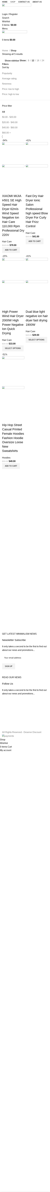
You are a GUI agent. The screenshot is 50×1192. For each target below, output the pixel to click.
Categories (8, 43)
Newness (6, 84)
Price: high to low (10, 94)
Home (5, 50)
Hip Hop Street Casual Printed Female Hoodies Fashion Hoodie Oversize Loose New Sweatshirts (13, 438)
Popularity (7, 73)
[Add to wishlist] (20, 190)
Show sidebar (12, 60)
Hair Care (7, 241)
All (3, 112)
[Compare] (5, 190)
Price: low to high (10, 89)
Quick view (13, 190)
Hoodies (6, 458)
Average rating (9, 78)
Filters (5, 64)
